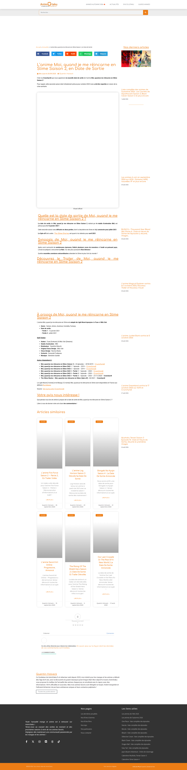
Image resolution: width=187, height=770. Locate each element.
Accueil (38, 47)
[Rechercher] (145, 12)
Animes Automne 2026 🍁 (95, 4)
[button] (42, 54)
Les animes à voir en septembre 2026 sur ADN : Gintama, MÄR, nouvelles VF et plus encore (135, 179)
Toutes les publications (46, 692)
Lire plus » (49, 500)
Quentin (143, 766)
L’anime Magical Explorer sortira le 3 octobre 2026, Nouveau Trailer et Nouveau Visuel (135, 286)
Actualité (45, 47)
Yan (154, 766)
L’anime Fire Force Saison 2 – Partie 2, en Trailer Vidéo (49, 475)
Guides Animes (144, 4)
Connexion (110, 633)
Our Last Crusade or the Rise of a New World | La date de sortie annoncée (106, 562)
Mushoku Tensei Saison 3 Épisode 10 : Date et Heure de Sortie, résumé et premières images (134, 441)
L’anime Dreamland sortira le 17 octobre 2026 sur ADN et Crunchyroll (135, 388)
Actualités (114, 4)
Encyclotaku (128, 4)
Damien (149, 766)
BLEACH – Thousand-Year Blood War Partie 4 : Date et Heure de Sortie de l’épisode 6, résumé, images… (135, 232)
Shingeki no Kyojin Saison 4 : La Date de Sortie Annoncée (106, 473)
